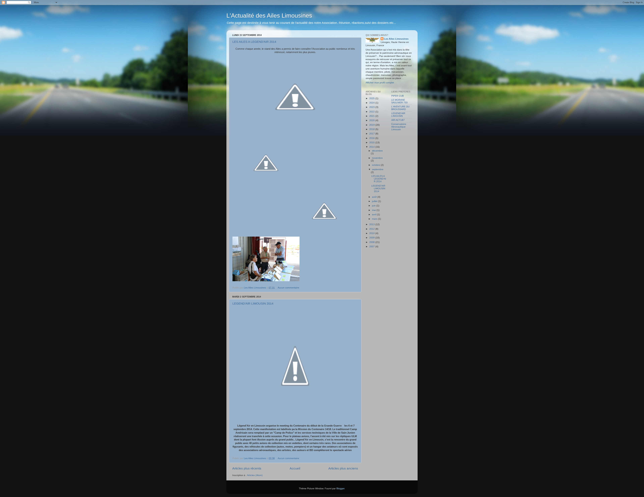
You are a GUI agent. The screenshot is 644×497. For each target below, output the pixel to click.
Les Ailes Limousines (396, 39)
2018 (372, 129)
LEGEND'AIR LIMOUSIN (398, 114)
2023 (372, 107)
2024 (372, 103)
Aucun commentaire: (289, 287)
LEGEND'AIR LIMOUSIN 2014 (252, 303)
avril (374, 214)
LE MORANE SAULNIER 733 (399, 101)
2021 (372, 116)
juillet (375, 201)
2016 (372, 138)
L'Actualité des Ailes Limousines (269, 15)
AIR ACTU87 (398, 120)
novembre (377, 158)
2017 (372, 133)
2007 (372, 246)
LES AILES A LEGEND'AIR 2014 (254, 41)
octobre (376, 165)
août (374, 197)
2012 (372, 229)
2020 (372, 120)
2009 (372, 237)
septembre (377, 169)
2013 (372, 224)
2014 (372, 147)
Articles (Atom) (255, 475)
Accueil (295, 468)
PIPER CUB (397, 96)
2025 (372, 98)
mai (374, 210)
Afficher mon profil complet (380, 82)
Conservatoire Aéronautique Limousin (398, 127)
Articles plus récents (246, 468)
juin (374, 205)
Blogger (340, 488)
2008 (372, 242)
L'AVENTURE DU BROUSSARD (400, 108)
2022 (372, 111)
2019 (372, 125)
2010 (372, 233)
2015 (372, 142)
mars (375, 219)
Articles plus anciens (343, 468)
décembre (377, 151)
